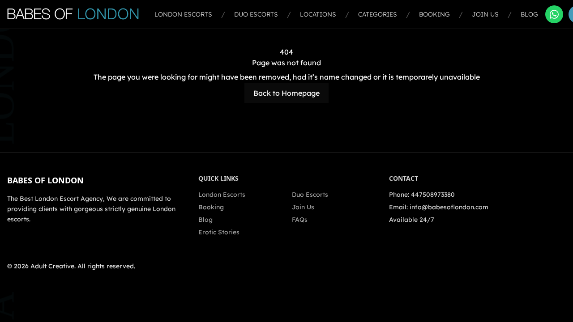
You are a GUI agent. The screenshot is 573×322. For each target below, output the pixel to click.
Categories (377, 14)
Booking (434, 14)
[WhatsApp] (554, 14)
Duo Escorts (256, 14)
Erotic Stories (218, 232)
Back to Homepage (286, 93)
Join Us (485, 14)
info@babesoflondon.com (449, 207)
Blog (529, 14)
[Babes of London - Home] (77, 14)
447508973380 (433, 195)
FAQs (300, 220)
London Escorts (183, 14)
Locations (318, 14)
